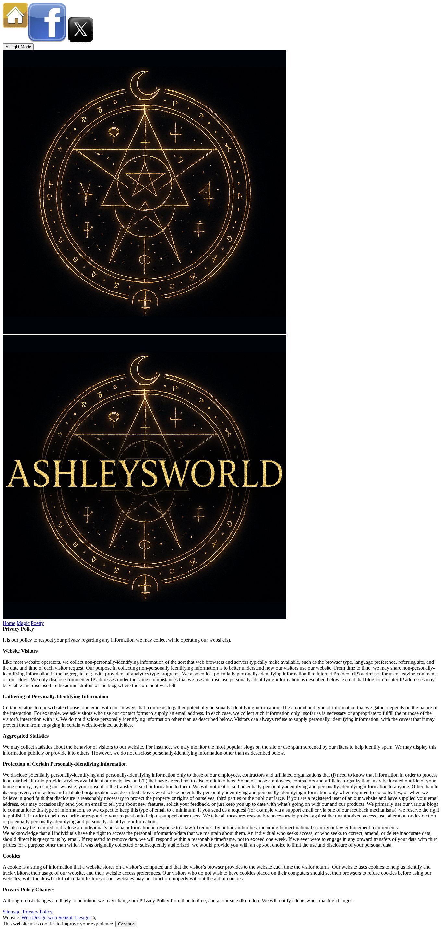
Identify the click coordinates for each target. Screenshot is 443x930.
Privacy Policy (38, 911)
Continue (126, 924)
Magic (23, 623)
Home (9, 623)
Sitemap (11, 911)
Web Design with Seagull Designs (56, 917)
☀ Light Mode (18, 46)
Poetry (37, 623)
